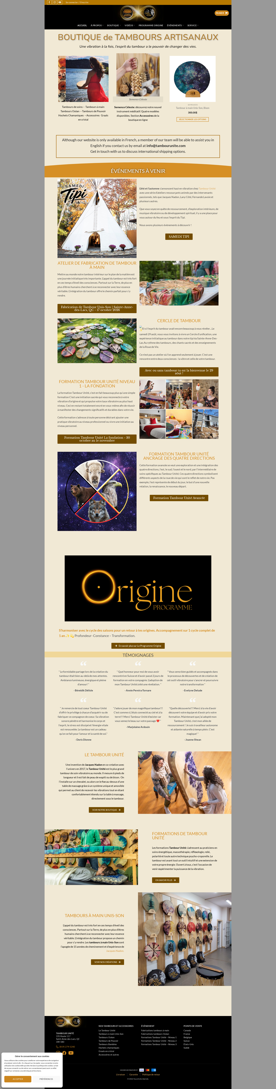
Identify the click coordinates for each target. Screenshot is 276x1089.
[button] (76, 99)
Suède (186, 1047)
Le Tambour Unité (107, 1030)
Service (192, 25)
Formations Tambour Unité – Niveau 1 (159, 1037)
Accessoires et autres (109, 1054)
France (187, 1034)
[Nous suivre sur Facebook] (49, 2)
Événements (174, 25)
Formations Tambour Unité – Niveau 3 (159, 1044)
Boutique (113, 25)
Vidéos (129, 25)
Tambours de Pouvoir (108, 1040)
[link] (207, 188)
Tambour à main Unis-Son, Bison (190, 108)
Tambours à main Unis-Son (111, 1034)
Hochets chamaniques (109, 1047)
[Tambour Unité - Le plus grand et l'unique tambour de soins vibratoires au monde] (138, 13)
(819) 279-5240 (67, 1046)
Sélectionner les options (190, 119)
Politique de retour (151, 1074)
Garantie (133, 1074)
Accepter (18, 1079)
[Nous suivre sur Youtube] (59, 2)
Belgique (188, 1037)
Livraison (120, 1074)
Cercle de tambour (179, 320)
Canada (187, 1030)
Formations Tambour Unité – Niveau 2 (159, 1040)
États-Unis (189, 1044)
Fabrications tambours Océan (155, 1034)
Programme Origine (151, 25)
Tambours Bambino (108, 1044)
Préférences (46, 1079)
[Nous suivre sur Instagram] (54, 2)
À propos (96, 25)
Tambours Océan (106, 1037)
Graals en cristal (106, 1051)
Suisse (187, 1040)
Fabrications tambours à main (155, 1030)
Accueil (82, 25)
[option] (191, 92)
